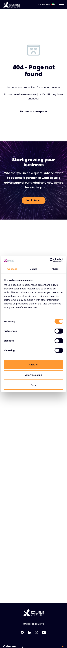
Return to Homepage (33, 111)
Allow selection (33, 375)
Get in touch (33, 200)
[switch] (59, 331)
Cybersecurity (13, 646)
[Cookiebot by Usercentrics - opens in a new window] (49, 260)
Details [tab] (33, 269)
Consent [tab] (12, 269)
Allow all (33, 364)
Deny (33, 385)
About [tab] (55, 269)
